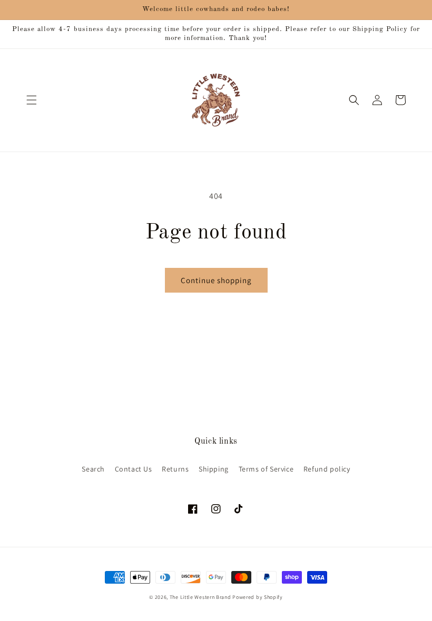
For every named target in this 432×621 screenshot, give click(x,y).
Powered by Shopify (257, 597)
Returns (175, 469)
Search (93, 469)
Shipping (214, 469)
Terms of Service (266, 469)
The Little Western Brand (200, 597)
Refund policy (326, 469)
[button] (31, 100)
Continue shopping (216, 280)
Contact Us (133, 469)
